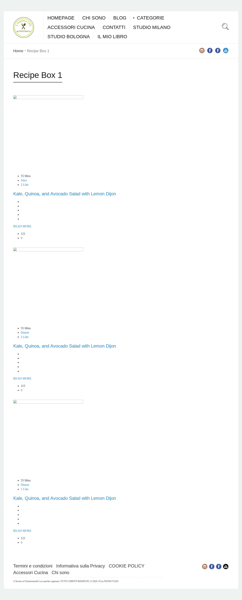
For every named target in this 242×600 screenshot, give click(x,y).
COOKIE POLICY (126, 565)
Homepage (60, 17)
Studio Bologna (68, 36)
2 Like (25, 184)
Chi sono (93, 17)
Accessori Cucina (71, 27)
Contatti (114, 27)
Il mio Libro (112, 36)
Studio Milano (151, 27)
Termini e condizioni (32, 565)
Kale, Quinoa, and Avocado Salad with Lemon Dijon (64, 193)
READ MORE (22, 226)
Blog (119, 17)
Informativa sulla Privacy (80, 565)
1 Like (25, 489)
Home (18, 51)
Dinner (25, 332)
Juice (24, 180)
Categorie (150, 17)
